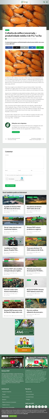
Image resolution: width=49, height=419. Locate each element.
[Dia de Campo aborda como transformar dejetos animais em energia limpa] (13, 220)
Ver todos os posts (16, 132)
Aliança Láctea (29, 391)
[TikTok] (39, 406)
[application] (13, 362)
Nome (6, 170)
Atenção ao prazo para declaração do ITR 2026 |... (35, 270)
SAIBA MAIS (25, 413)
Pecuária (29, 219)
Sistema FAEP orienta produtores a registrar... (34, 228)
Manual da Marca (5, 397)
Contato (4, 394)
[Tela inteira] (22, 368)
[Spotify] (45, 406)
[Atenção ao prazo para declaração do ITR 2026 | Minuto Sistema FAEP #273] (35, 261)
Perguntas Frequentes (6, 391)
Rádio (37, 259)
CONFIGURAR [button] (4, 416)
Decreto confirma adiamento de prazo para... (35, 311)
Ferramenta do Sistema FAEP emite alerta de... (34, 207)
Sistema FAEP (21, 375)
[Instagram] (26, 406)
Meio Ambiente (11, 197)
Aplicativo (4, 399)
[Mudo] (20, 368)
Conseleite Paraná (29, 397)
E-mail (19, 170)
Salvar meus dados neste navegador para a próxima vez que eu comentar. (19, 175)
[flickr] (42, 406)
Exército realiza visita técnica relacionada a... (11, 290)
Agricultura (29, 238)
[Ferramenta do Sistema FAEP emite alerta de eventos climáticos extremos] (35, 199)
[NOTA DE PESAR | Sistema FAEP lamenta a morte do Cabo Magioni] (35, 282)
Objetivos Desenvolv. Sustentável (9, 402)
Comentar (28, 38)
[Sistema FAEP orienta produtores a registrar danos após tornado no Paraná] (35, 220)
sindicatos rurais (19, 378)
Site (31, 170)
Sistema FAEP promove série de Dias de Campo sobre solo (13, 311)
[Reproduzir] (3, 368)
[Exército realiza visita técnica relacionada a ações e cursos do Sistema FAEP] (13, 282)
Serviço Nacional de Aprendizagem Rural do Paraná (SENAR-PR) (12, 378)
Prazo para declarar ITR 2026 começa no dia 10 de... (35, 249)
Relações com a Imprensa (11, 38)
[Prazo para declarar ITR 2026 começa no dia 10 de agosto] (35, 241)
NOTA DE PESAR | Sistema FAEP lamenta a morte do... (35, 290)
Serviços (7, 30)
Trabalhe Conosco (6, 404)
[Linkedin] (33, 406)
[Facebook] (29, 406)
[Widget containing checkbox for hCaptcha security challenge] (14, 179)
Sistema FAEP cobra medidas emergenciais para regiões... (13, 270)
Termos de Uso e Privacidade (8, 407)
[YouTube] (36, 406)
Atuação (6, 197)
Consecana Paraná (30, 394)
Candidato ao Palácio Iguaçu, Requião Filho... (11, 249)
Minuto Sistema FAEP (30, 259)
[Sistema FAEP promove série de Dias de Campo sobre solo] (13, 303)
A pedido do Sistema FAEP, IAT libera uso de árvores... (12, 207)
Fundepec (28, 399)
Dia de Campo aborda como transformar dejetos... (12, 228)
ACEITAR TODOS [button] (13, 416)
